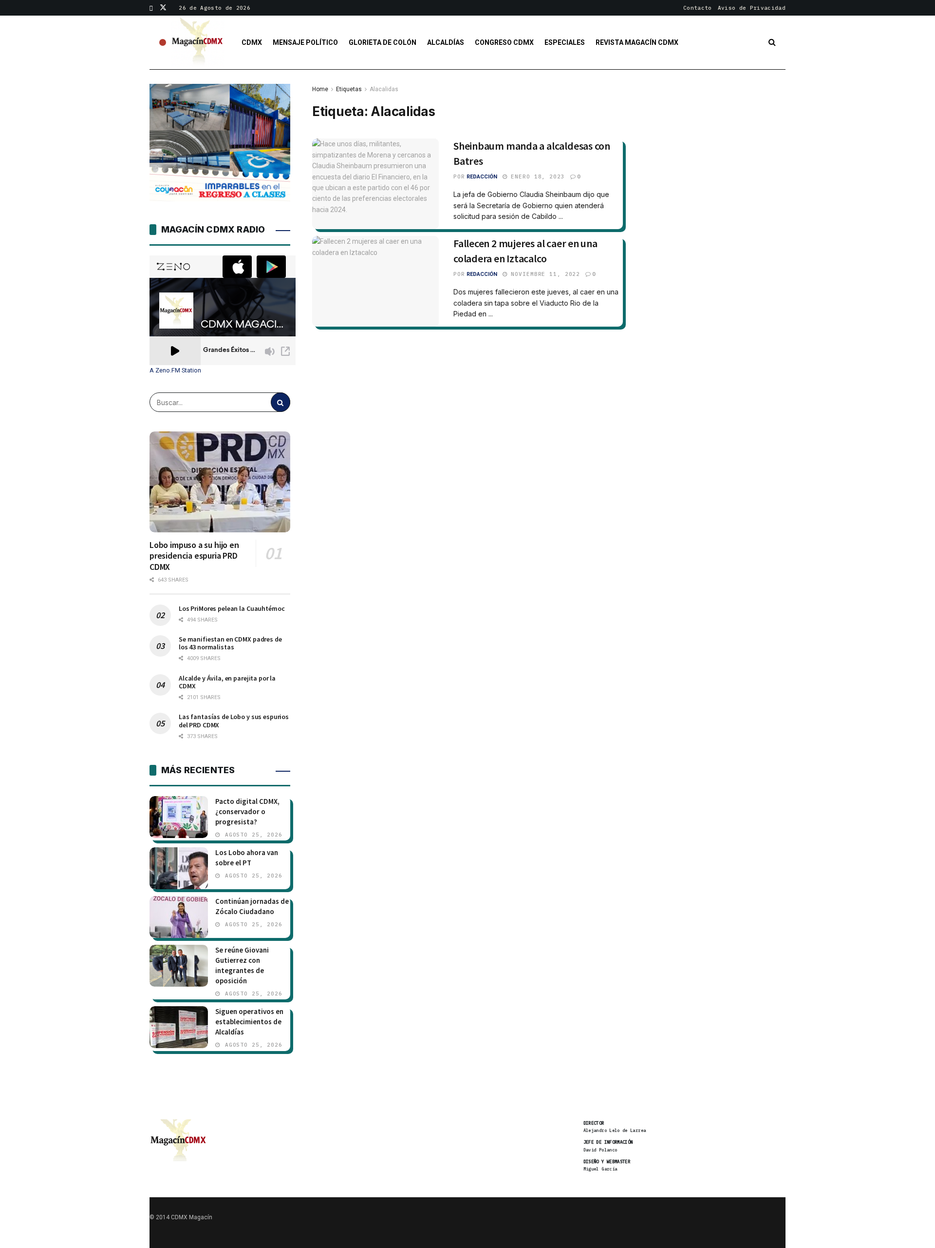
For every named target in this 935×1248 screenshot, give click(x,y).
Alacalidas (384, 89)
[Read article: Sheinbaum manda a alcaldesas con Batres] (375, 183)
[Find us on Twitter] (163, 8)
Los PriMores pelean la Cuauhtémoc (231, 608)
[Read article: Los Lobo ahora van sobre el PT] (179, 868)
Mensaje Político (305, 42)
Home (320, 89)
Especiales (564, 42)
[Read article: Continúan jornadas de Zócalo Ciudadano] (179, 917)
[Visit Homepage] (197, 42)
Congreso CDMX (504, 42)
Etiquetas (349, 89)
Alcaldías (445, 42)
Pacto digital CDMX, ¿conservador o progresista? (247, 811)
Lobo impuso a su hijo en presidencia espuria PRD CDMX (194, 555)
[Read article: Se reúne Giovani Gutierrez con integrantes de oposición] (179, 966)
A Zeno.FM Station (175, 370)
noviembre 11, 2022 (543, 274)
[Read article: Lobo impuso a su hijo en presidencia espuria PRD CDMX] (220, 481)
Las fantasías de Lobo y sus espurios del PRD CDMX (234, 720)
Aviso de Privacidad (751, 7)
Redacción (482, 177)
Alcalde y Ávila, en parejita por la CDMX (227, 682)
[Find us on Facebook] (151, 8)
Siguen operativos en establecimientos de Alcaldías (249, 1021)
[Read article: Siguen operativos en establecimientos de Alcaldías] (179, 1027)
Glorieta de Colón (382, 42)
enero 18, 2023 (536, 176)
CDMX (252, 42)
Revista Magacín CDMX (637, 42)
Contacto (697, 7)
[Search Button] (772, 42)
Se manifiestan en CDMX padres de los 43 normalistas (230, 643)
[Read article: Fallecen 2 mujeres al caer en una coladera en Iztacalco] (375, 281)
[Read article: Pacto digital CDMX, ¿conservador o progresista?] (179, 817)
